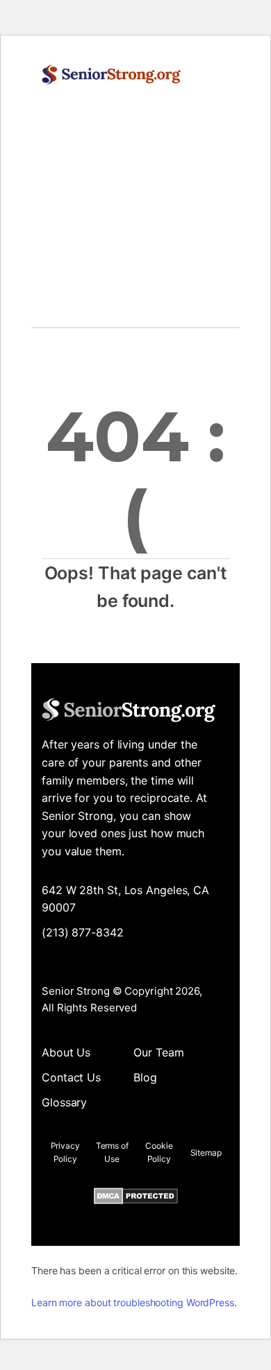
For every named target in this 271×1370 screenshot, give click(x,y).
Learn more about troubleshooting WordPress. (134, 1302)
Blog (145, 1077)
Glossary (64, 1102)
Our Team (158, 1052)
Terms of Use (112, 1152)
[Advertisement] (135, 220)
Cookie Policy (158, 1152)
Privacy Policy (65, 1152)
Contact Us (71, 1077)
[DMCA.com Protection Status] (136, 1199)
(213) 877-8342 (83, 932)
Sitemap (206, 1152)
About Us (66, 1052)
